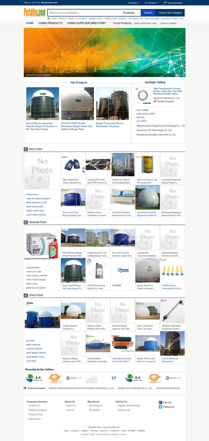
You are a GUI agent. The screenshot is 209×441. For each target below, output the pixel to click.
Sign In (27, 2)
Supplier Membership (129, 405)
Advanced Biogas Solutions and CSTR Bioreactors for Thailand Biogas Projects (73, 360)
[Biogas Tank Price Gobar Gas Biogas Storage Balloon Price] (147, 271)
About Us (70, 401)
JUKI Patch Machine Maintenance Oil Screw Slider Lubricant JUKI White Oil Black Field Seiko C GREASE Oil (122, 214)
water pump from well (145, 23)
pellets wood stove (35, 210)
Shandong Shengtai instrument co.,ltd (156, 134)
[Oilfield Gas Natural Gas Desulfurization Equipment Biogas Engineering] (123, 165)
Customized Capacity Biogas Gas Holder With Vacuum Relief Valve (147, 214)
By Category (95, 405)
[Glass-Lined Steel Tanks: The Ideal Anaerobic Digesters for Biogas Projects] (147, 311)
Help (124, 431)
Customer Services (37, 401)
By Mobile (94, 410)
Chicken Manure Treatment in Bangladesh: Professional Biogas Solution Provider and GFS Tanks (72, 328)
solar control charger (36, 279)
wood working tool (34, 206)
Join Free (36, 2)
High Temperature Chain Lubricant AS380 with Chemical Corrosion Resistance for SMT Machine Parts (73, 182)
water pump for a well (36, 202)
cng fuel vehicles (34, 348)
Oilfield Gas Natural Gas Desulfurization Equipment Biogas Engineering (121, 182)
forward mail (32, 194)
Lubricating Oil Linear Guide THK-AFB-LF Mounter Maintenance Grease (122, 360)
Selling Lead (124, 410)
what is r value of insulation (58, 18)
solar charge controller (36, 275)
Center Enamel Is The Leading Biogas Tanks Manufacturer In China (97, 255)
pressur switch (172, 18)
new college (143, 110)
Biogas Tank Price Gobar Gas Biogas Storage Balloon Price (146, 287)
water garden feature (36, 352)
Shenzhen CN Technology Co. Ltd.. (155, 130)
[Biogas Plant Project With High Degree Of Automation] (73, 271)
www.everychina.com (111, 427)
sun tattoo (142, 120)
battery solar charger (100, 18)
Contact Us (34, 405)
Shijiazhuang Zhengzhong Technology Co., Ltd (161, 125)
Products (74, 431)
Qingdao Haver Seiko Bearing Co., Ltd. (104, 388)
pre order (30, 340)
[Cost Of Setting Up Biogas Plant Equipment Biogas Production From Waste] (172, 344)
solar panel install (145, 113)
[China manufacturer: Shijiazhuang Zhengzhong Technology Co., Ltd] (74, 378)
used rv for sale (33, 271)
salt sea (141, 117)
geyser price (80, 18)
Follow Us (168, 407)
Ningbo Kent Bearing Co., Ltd (166, 98)
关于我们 (131, 431)
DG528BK (116, 285)
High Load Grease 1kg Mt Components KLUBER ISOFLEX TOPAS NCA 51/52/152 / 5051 (147, 182)
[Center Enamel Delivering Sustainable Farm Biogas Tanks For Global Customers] (98, 344)
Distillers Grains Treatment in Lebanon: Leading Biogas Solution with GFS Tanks (97, 214)
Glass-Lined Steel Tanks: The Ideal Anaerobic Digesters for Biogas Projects (147, 328)
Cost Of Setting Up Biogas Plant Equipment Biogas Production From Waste (172, 360)
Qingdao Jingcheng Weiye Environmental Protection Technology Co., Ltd (50, 388)
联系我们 (141, 431)
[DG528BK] (123, 271)
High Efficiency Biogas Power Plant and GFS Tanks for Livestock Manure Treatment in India (72, 255)
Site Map (94, 431)
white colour (32, 283)
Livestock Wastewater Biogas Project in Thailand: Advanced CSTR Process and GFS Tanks (171, 182)
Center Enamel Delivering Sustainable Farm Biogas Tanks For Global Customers (97, 360)
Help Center (35, 418)
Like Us (167, 402)
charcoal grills (137, 18)
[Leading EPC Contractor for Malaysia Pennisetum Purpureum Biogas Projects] (147, 238)
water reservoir (33, 344)
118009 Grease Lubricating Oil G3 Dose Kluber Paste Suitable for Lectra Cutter (172, 287)
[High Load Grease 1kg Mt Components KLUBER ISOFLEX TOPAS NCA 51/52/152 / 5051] (147, 165)
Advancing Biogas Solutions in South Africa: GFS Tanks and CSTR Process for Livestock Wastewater (171, 255)
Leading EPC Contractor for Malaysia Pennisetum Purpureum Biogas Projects (147, 255)
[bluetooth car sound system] (104, 52)
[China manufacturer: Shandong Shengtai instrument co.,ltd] (114, 378)
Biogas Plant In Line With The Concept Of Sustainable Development (146, 360)
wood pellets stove (35, 357)
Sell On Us (121, 401)
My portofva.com (49, 2)
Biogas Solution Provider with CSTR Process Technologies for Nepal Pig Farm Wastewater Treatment (97, 328)
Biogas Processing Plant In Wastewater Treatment (110, 124)
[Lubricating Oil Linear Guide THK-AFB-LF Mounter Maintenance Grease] (123, 344)
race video (31, 361)
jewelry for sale (154, 18)
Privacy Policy (36, 414)
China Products (51, 23)
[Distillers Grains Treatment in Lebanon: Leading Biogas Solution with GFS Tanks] (98, 198)
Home (30, 23)
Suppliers (84, 431)
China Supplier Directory (86, 23)
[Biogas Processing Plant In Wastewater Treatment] (112, 103)
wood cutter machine (36, 214)
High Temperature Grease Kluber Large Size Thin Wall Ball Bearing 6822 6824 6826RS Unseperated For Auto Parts (167, 91)
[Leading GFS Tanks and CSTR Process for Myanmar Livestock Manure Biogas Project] (98, 165)
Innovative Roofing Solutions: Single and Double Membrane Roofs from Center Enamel (121, 255)
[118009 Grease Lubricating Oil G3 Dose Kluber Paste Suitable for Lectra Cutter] (172, 271)
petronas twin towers (36, 288)
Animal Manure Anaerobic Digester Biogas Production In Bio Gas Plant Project (41, 126)
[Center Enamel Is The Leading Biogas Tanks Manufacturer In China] (98, 238)
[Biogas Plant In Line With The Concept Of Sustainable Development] (147, 344)
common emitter (168, 23)
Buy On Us (93, 401)
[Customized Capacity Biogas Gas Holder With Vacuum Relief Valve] (147, 198)
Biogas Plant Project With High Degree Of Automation (72, 287)
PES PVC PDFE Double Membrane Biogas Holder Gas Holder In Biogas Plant (76, 126)
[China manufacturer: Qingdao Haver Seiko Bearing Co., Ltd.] (54, 379)
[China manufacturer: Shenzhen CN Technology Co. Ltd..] (94, 379)
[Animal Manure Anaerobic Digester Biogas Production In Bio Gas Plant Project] (42, 103)
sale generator (33, 267)
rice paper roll (120, 18)
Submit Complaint (38, 410)
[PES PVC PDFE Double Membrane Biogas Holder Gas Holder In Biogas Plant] (77, 103)
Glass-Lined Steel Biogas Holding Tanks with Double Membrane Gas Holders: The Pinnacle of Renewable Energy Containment (73, 214)
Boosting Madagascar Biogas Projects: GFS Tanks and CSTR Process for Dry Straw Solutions (171, 214)
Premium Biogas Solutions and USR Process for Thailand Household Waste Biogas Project (121, 328)
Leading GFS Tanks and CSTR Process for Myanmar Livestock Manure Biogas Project (97, 182)
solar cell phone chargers (38, 198)
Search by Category (170, 12)
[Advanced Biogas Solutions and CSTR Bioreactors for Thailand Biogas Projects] (73, 344)
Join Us (70, 410)
